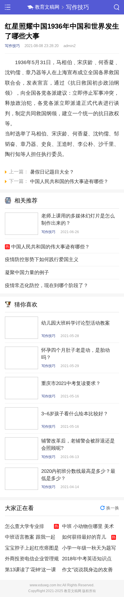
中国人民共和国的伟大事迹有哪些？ (50, 247)
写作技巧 (77, 7)
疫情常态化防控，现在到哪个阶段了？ (46, 285)
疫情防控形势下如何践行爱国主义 (41, 259)
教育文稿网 (47, 7)
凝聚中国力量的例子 (27, 272)
